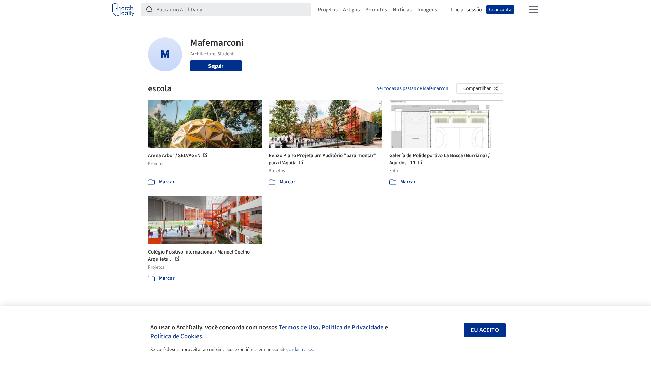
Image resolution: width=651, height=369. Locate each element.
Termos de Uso (298, 327)
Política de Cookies (176, 336)
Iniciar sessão (466, 9)
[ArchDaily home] (123, 9)
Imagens (427, 9)
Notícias (402, 9)
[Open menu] (533, 9)
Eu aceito (485, 330)
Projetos (328, 9)
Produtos (376, 9)
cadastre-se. (301, 349)
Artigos (351, 9)
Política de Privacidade (352, 327)
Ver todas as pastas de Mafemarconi (413, 88)
